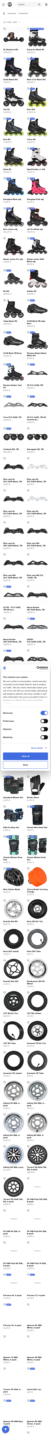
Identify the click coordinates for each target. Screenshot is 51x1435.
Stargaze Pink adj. (35, 199)
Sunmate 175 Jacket (12, 1073)
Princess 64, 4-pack (12, 1295)
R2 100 (6, 291)
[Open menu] (3, 4)
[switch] (44, 721)
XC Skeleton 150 (10, 50)
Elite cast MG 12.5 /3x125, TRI (35, 576)
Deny (25, 765)
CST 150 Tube (9, 1043)
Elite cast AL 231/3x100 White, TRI (36, 480)
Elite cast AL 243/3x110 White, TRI (36, 512)
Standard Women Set (13, 797)
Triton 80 (31, 139)
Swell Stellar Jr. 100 (36, 169)
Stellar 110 (31, 291)
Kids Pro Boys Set (11, 827)
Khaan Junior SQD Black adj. (35, 260)
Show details (37, 748)
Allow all (25, 756)
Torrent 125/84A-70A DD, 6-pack (36, 1168)
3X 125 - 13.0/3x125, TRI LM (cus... (12, 608)
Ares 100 (31, 109)
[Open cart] (46, 4)
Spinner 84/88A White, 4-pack (34, 1326)
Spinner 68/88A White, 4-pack (34, 1358)
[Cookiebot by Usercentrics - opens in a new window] (36, 668)
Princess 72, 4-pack (36, 1295)
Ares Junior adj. (10, 229)
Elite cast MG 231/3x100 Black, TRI (36, 544)
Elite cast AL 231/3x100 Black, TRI (12, 512)
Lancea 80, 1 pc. (34, 1389)
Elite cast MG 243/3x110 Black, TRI (12, 576)
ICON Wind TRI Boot (12, 353)
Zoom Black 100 (10, 79)
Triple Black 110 (10, 321)
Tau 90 (6, 109)
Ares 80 (6, 139)
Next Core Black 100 (36, 79)
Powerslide (12, 13)
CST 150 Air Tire (10, 1013)
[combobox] (27, 4)
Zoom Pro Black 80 (35, 50)
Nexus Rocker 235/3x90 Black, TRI (12, 640)
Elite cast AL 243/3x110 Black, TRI (12, 480)
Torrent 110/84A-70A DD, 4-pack (13, 1200)
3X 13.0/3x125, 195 (35, 385)
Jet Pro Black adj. (35, 229)
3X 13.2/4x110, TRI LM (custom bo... (36, 418)
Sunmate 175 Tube (35, 1073)
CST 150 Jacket (34, 1013)
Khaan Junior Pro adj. (13, 259)
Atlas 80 (7, 169)
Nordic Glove (33, 797)
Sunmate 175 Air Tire (36, 1043)
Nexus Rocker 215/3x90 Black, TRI (36, 608)
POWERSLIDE (23, 13)
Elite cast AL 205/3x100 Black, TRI (12, 544)
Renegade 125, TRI (35, 449)
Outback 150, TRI (11, 449)
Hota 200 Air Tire (35, 921)
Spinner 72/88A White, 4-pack (10, 1358)
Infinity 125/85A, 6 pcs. (13, 1167)
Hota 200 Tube (34, 951)
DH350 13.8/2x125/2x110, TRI (36, 640)
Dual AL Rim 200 (10, 981)
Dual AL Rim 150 (10, 921)
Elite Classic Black (11, 889)
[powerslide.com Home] (9, 4)
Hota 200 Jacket (11, 951)
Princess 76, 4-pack (12, 1325)
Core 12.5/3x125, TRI (12, 417)
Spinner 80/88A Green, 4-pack (34, 1422)
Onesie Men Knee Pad (37, 827)
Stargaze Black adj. (12, 199)
